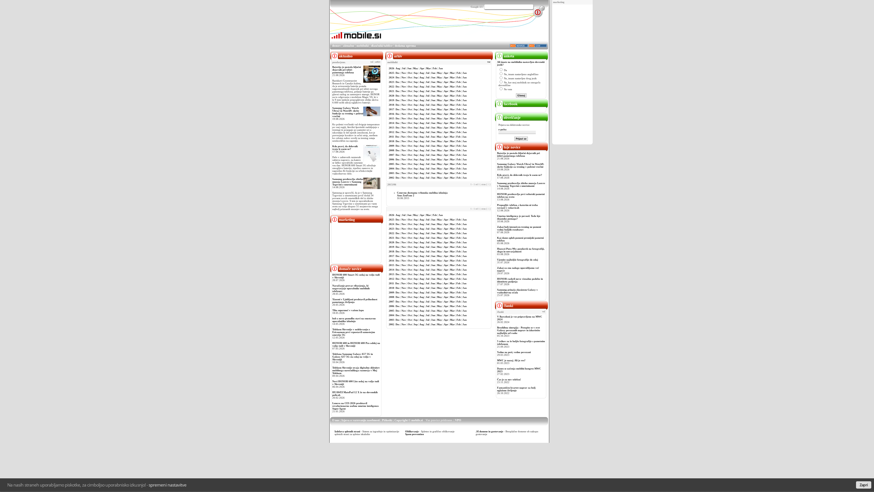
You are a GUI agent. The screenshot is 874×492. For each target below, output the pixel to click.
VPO (458, 420)
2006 (391, 159)
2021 (391, 91)
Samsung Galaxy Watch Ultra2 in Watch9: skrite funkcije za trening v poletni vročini (347, 112)
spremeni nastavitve (167, 485)
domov (336, 45)
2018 (391, 104)
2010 (391, 141)
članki (508, 306)
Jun (409, 68)
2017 (391, 109)
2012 (391, 132)
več (371, 62)
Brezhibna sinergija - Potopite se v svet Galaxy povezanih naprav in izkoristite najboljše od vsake (518, 330)
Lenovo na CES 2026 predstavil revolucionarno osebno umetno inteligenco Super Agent (355, 406)
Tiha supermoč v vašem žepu (348, 310)
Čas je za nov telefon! (509, 379)
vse (488, 62)
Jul (403, 68)
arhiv (377, 62)
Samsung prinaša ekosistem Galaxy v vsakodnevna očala (517, 291)
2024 (391, 77)
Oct (410, 73)
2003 (391, 173)
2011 (391, 136)
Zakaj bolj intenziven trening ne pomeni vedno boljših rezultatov (519, 228)
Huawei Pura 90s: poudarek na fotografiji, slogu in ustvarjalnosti (520, 250)
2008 (391, 150)
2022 (391, 86)
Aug (398, 68)
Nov (403, 73)
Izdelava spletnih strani (347, 431)
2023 (391, 82)
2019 (391, 100)
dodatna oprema (405, 45)
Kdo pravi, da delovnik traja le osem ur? (345, 147)
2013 (391, 127)
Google (475, 6)
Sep (416, 73)
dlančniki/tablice (382, 45)
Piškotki (387, 420)
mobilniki (362, 45)
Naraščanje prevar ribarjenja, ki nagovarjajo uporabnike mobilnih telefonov (351, 288)
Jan (441, 68)
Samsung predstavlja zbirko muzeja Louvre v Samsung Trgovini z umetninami (347, 182)
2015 (391, 118)
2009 (391, 145)
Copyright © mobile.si (408, 420)
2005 (391, 164)
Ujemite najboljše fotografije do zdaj (517, 259)
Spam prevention (414, 434)
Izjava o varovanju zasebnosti (360, 420)
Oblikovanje (412, 431)
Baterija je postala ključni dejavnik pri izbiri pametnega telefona (346, 70)
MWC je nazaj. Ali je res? (511, 360)
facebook (510, 104)
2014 (391, 123)
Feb (435, 68)
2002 (391, 177)
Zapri (864, 484)
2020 (391, 95)
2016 (391, 114)
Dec (398, 73)
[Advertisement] (572, 74)
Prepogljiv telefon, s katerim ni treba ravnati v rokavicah (517, 206)
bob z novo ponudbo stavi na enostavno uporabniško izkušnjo (354, 320)
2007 (391, 155)
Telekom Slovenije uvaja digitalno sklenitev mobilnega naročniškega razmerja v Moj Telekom (356, 370)
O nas (335, 420)
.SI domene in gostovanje (489, 431)
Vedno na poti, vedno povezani (514, 352)
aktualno (348, 45)
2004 (391, 168)
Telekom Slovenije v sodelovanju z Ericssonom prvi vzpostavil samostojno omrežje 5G (353, 332)
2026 (391, 68)
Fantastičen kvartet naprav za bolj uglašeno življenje (516, 389)
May (415, 68)
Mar (428, 68)
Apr (422, 68)
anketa (508, 56)
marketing (558, 2)
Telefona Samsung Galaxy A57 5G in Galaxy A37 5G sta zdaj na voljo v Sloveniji (352, 357)
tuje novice (511, 147)
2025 (391, 73)
